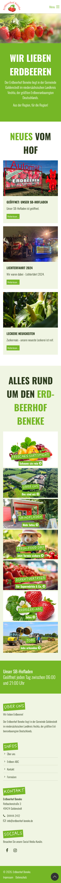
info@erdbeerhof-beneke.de (20, 821)
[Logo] (11, 6)
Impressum (8, 877)
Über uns (11, 754)
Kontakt (10, 769)
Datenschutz (21, 877)
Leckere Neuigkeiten (21, 333)
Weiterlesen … (13, 216)
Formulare (11, 777)
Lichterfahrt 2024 (20, 267)
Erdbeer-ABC (13, 762)
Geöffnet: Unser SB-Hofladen (27, 202)
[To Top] (55, 877)
